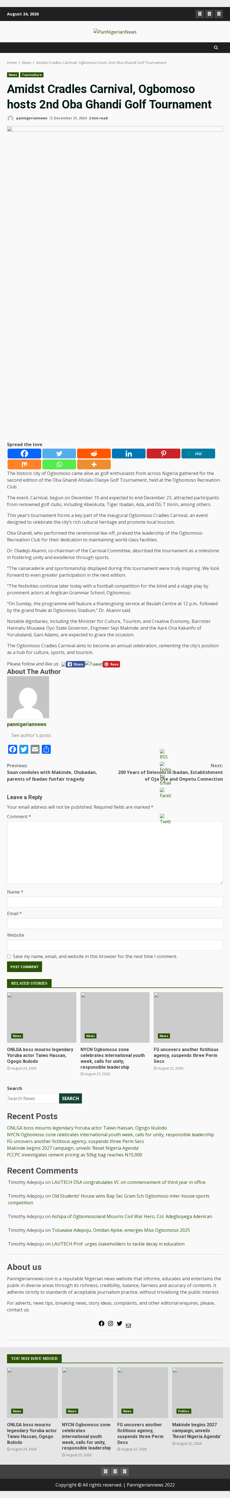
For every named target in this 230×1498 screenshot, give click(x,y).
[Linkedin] (129, 453)
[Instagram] (110, 1325)
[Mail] (128, 1327)
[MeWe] (198, 453)
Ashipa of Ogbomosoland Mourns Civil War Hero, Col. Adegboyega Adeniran (132, 1216)
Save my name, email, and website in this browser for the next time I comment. (95, 956)
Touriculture (32, 75)
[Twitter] (59, 453)
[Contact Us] (219, 14)
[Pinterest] (163, 453)
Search (14, 1088)
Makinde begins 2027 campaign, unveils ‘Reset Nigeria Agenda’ (73, 1148)
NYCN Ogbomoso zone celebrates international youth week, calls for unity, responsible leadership (115, 1017)
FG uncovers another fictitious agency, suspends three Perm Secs (188, 1017)
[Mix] (24, 464)
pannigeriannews (31, 118)
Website (15, 935)
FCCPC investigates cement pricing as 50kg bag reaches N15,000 (74, 1155)
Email (14, 913)
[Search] (216, 47)
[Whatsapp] (59, 464)
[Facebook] (24, 453)
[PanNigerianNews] (200, 14)
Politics (184, 1411)
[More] (94, 464)
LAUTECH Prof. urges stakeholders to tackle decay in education (118, 1244)
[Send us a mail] (209, 14)
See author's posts (31, 735)
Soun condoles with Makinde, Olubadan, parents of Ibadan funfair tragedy (52, 772)
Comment (19, 816)
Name (15, 892)
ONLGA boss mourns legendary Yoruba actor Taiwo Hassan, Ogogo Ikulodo (41, 1017)
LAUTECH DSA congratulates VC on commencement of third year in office (129, 1182)
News (13, 75)
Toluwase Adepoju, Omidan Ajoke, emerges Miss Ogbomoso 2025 (121, 1230)
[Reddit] (94, 453)
